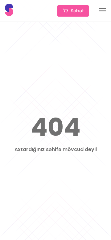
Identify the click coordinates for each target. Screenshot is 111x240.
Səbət (77, 11)
